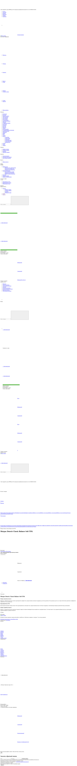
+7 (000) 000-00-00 (3, 222)
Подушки (11, 513)
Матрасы (2, 503)
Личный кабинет (3, 655)
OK (1, 752)
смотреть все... (8, 142)
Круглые (58, 525)
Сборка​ (1, 653)
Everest (29, 526)
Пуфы (16, 512)
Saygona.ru (8, 620)
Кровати (11, 512)
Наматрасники (6, 513)
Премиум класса (11, 525)
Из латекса (51, 525)
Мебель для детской (37, 512)
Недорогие (2, 525)
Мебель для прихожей (52, 512)
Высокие (62, 525)
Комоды (31, 512)
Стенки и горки (3, 638)
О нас (1, 648)
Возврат (2, 651)
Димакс (34, 526)
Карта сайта (15, 619)
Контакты (2, 652)
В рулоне (6, 525)
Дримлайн (19, 526)
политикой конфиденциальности (22, 761)
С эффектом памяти (45, 525)
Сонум (27, 526)
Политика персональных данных (6, 619)
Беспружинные (69, 525)
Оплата (1, 649)
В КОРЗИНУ (3, 554)
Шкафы (26, 512)
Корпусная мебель (21, 512)
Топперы (65, 512)
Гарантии (2, 654)
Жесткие (39, 525)
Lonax (32, 526)
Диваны (7, 512)
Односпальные (28, 525)
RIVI (25, 526)
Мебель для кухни (60, 512)
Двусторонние (17, 525)
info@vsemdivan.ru (3, 694)
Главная (1, 501)
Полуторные (22, 525)
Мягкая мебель (3, 512)
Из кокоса (55, 525)
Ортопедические (14, 526)
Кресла (14, 512)
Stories (22, 526)
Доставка (2, 650)
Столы (28, 512)
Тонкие (65, 525)
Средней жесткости (34, 525)
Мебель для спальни (44, 512)
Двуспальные (3, 515)
